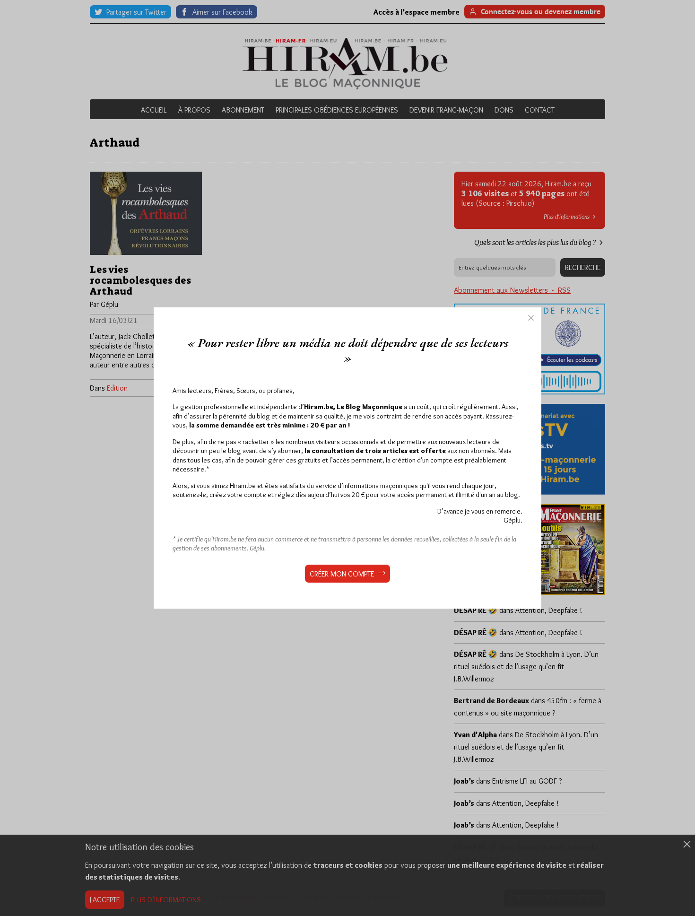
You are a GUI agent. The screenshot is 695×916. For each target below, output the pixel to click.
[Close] (531, 317)
